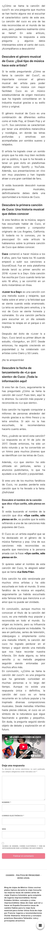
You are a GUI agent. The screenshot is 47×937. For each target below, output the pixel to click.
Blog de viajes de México (15, 887)
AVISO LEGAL (23, 878)
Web (4, 829)
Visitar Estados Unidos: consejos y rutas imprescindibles (20, 900)
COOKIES (10, 875)
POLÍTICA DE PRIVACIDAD (28, 875)
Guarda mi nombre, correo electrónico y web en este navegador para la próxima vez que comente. (23, 847)
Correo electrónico (13, 816)
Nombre (6, 802)
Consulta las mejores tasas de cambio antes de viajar (22, 892)
